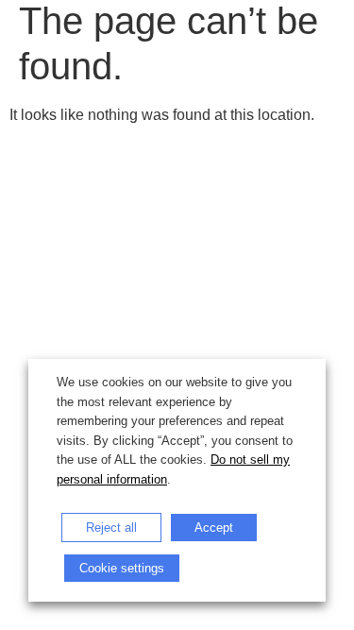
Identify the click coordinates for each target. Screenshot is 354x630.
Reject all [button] (111, 527)
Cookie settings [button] (121, 568)
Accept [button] (213, 527)
